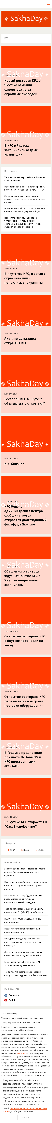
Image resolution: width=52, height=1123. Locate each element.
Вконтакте (14, 995)
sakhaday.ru (21, 1053)
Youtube (13, 1000)
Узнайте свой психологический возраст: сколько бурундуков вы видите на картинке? (24, 872)
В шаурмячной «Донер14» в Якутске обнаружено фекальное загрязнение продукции (22, 942)
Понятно (26, 1117)
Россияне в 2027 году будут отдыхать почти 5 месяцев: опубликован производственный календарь (23, 899)
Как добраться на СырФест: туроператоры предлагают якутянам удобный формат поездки (25, 885)
